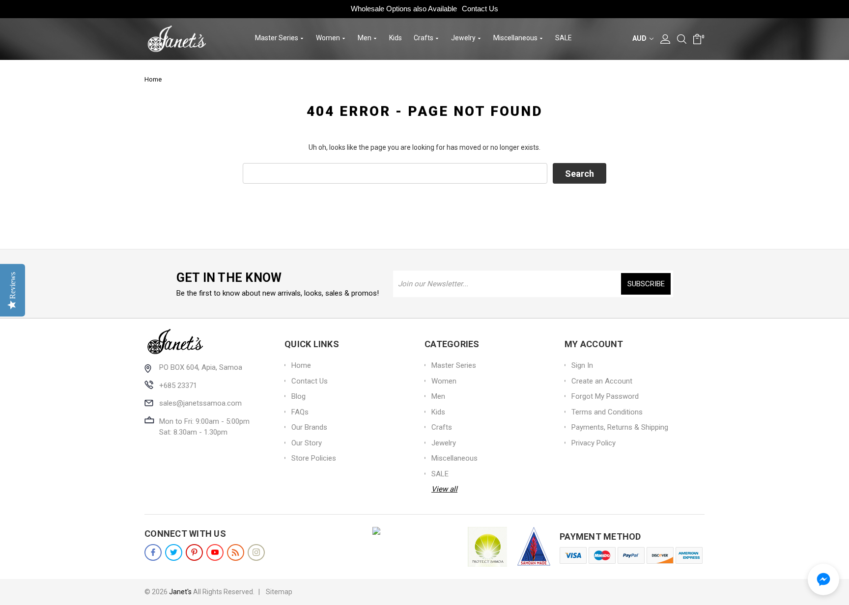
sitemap (279, 592)
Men (365, 38)
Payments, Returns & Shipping (619, 427)
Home (301, 365)
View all (444, 489)
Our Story (306, 443)
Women (328, 38)
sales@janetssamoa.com (200, 403)
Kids (395, 38)
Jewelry (464, 38)
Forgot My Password (605, 396)
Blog (298, 396)
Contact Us (480, 8)
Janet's (180, 592)
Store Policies (313, 458)
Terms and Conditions (607, 412)
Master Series (277, 38)
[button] (823, 579)
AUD (640, 38)
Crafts (424, 38)
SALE (563, 38)
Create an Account (601, 381)
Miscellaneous (516, 38)
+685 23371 (178, 385)
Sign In (582, 365)
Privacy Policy (593, 443)
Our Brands (309, 427)
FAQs (300, 412)
